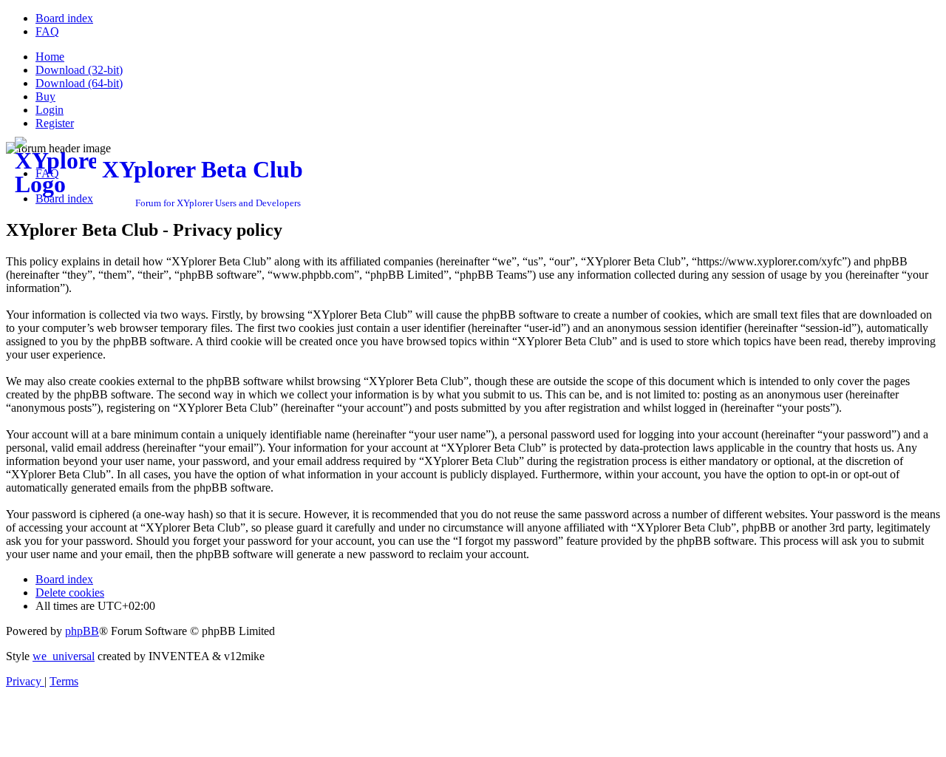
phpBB (82, 631)
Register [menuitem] (54, 123)
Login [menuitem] (49, 109)
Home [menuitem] (49, 56)
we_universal (64, 656)
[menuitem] (64, 18)
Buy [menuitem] (45, 96)
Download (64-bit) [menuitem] (79, 83)
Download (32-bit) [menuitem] (79, 70)
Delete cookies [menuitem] (69, 592)
